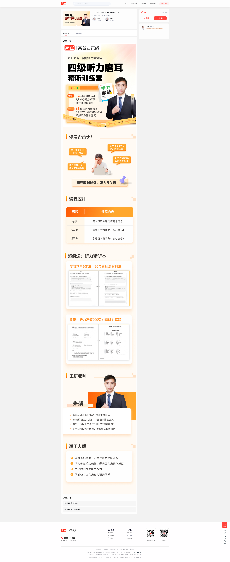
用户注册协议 (99, 549)
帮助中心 (129, 533)
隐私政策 (106, 549)
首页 (126, 4)
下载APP (143, 4)
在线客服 (129, 538)
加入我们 (110, 538)
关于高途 (153, 4)
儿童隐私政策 (112, 549)
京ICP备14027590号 (138, 552)
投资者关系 (111, 535)
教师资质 (110, 533)
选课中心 (134, 4)
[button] (76, 25)
